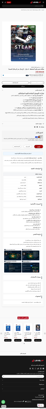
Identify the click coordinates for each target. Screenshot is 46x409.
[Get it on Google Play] (19, 401)
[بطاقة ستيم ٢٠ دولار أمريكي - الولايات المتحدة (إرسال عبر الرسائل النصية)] (38, 327)
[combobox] (23, 6)
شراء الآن (23, 86)
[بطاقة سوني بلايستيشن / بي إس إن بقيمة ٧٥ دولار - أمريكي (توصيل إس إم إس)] (8, 327)
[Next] (45, 333)
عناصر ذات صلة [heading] (23, 318)
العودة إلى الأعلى (23, 353)
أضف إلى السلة (15, 82)
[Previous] (1, 333)
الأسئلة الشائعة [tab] (17, 146)
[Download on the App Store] (28, 401)
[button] (2, 2)
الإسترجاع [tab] (28, 146)
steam (43, 67)
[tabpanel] (23, 229)
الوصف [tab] (38, 146)
